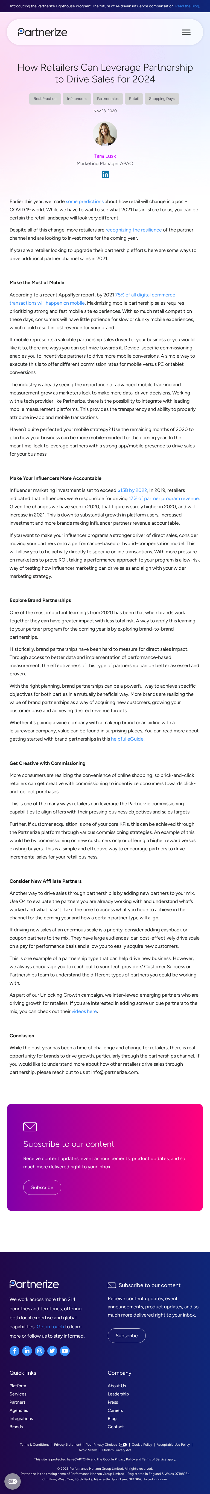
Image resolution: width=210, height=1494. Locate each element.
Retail (134, 98)
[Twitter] (52, 1351)
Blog (112, 1418)
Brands (16, 1426)
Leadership (118, 1394)
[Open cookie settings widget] (12, 1481)
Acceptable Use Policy (173, 1445)
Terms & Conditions (34, 1445)
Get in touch (50, 1327)
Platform (18, 1385)
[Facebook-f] (14, 1351)
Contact (116, 1426)
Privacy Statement (67, 1445)
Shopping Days (162, 98)
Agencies (19, 1410)
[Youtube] (65, 1351)
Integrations (21, 1418)
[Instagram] (40, 1351)
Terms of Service (154, 1459)
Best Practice (45, 98)
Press (113, 1402)
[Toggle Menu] (186, 32)
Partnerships (108, 98)
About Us (117, 1385)
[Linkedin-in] (27, 1351)
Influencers (77, 98)
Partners (17, 1402)
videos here (84, 1011)
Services (18, 1394)
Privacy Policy (125, 1459)
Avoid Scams (88, 1450)
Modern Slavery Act (116, 1450)
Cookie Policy (142, 1445)
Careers (115, 1410)
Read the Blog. (187, 6)
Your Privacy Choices (101, 1445)
